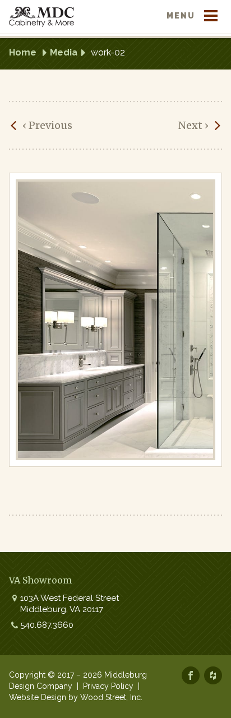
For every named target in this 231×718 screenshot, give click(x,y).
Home (22, 52)
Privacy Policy (108, 686)
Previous (47, 125)
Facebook (191, 675)
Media (63, 52)
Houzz (213, 675)
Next (193, 125)
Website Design (37, 697)
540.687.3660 (46, 625)
